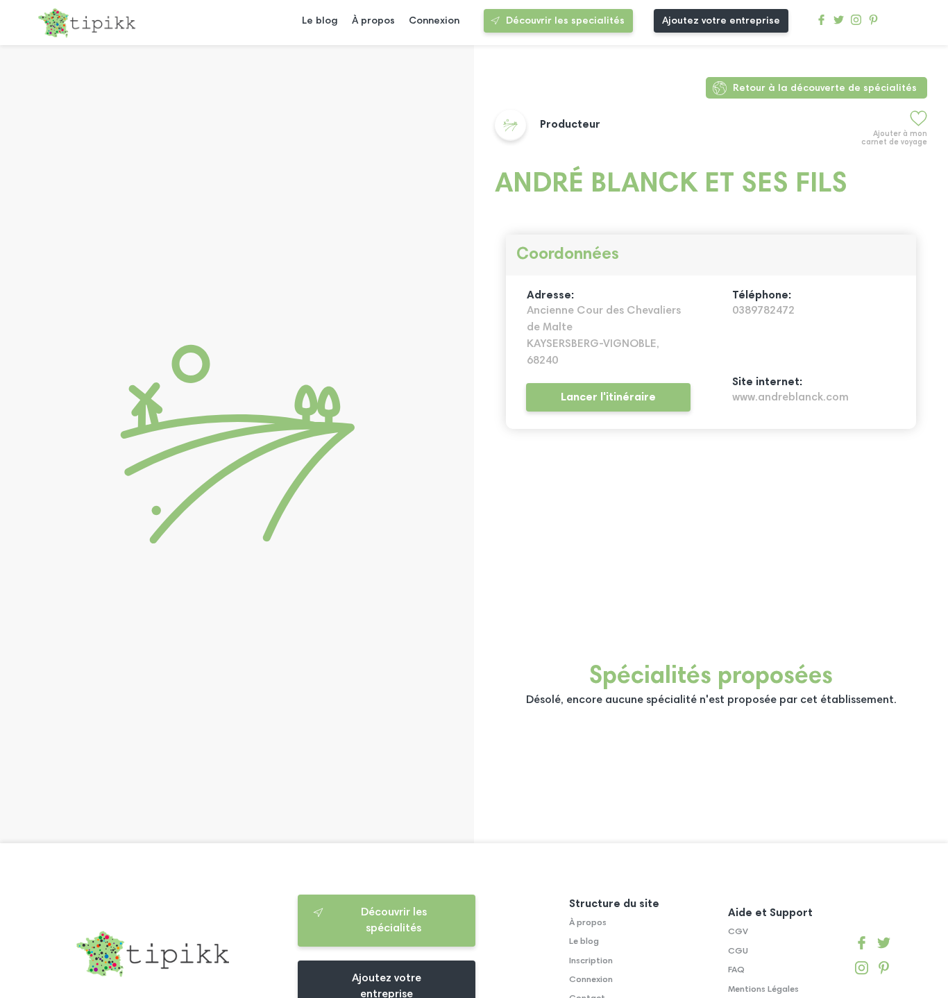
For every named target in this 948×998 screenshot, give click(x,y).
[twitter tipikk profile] (838, 23)
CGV (738, 932)
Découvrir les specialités (565, 21)
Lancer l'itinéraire (608, 397)
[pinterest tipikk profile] (873, 23)
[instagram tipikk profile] (856, 23)
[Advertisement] (711, 554)
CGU (738, 951)
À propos (373, 21)
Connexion (434, 21)
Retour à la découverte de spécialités (825, 88)
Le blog (320, 21)
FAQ (736, 970)
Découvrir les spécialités (394, 920)
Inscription (591, 961)
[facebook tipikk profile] (821, 23)
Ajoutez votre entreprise (721, 21)
